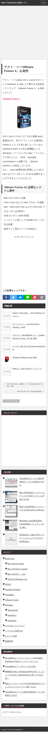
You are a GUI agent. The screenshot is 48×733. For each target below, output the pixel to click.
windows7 (12, 615)
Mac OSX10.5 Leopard (17, 569)
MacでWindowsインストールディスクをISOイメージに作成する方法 (32, 496)
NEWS (8, 584)
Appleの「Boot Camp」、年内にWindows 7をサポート (28, 314)
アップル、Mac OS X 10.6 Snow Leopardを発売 (28, 347)
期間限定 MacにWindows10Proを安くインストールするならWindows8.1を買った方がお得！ (24, 675)
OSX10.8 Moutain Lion (17, 579)
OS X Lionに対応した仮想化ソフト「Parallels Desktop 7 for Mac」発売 (25, 385)
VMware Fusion (12, 600)
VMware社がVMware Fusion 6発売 (24, 357)
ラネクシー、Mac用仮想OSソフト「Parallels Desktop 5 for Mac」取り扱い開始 (28, 336)
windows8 (12, 621)
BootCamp (9, 559)
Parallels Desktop (13, 590)
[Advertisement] (24, 34)
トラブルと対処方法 (14, 631)
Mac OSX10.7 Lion (16, 574)
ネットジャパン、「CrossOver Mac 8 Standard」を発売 (25, 325)
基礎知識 (9, 641)
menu (43, 3)
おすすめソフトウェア (15, 626)
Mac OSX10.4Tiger (16, 564)
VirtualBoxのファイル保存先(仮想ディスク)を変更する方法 (31, 481)
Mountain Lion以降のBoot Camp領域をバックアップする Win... (31, 524)
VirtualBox (9, 595)
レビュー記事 (11, 636)
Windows (9, 605)
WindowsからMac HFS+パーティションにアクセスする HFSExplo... (32, 538)
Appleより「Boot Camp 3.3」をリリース (27, 368)
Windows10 (13, 610)
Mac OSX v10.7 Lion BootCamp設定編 (29, 391)
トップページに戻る (11, 401)
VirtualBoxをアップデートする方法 (20, 666)
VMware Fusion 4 (11, 99)
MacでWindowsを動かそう (14, 2)
